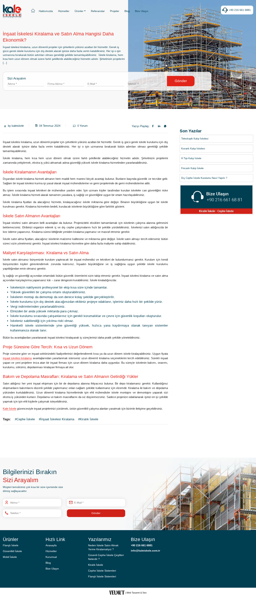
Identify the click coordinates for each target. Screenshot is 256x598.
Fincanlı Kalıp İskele (192, 168)
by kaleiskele (16, 125)
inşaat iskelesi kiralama (17, 358)
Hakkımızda (46, 11)
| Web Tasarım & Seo (136, 592)
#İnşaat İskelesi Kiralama (56, 419)
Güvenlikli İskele (12, 551)
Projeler (114, 11)
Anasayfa (51, 545)
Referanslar (98, 11)
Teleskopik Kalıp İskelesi (194, 138)
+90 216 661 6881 (240, 9)
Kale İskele (9, 408)
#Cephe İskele (25, 419)
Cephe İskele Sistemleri (102, 570)
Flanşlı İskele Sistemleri (102, 576)
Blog (127, 11)
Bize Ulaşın (141, 11)
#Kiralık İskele (88, 419)
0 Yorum (82, 125)
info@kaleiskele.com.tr (145, 550)
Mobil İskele (10, 556)
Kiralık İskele (95, 564)
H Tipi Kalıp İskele (191, 158)
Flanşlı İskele (10, 545)
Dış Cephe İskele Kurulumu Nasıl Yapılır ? (204, 178)
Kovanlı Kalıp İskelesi (193, 148)
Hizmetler (63, 11)
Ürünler (79, 11)
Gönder (181, 81)
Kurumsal (51, 556)
